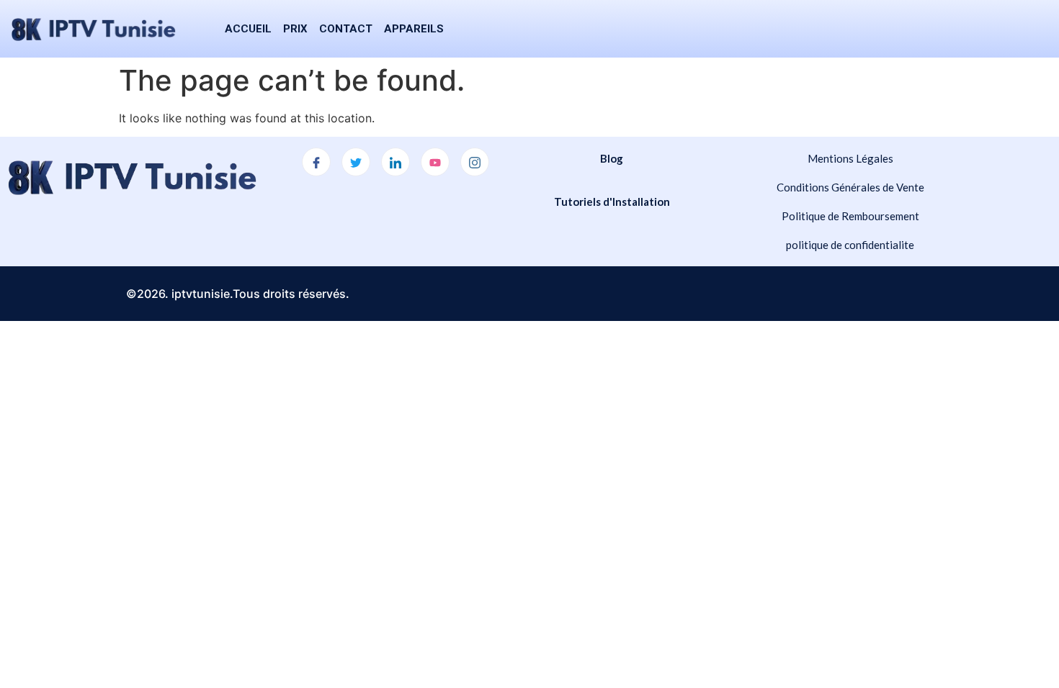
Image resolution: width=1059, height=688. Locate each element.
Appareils (414, 28)
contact (345, 28)
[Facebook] (316, 162)
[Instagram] (474, 162)
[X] (355, 162)
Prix (295, 28)
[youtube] (435, 162)
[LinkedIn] (395, 162)
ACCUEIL (248, 28)
